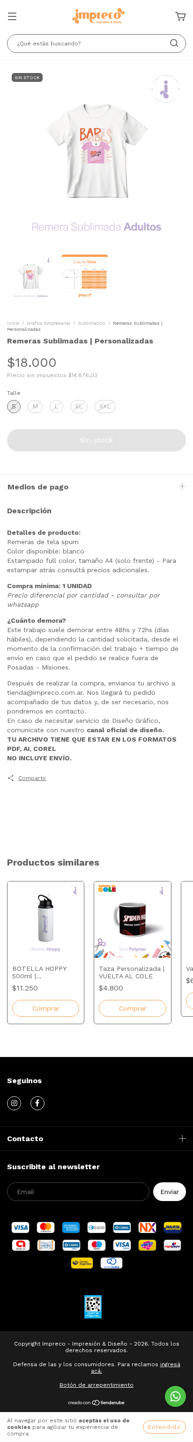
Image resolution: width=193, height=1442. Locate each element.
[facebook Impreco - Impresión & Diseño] (37, 1103)
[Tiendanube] (96, 1404)
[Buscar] (174, 43)
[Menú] (12, 17)
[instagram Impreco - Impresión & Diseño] (14, 1103)
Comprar (132, 1008)
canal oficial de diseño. (125, 730)
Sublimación (91, 323)
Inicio (13, 323)
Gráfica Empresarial (48, 323)
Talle (14, 393)
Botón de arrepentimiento (96, 1385)
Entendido (164, 1427)
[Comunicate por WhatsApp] (175, 1396)
